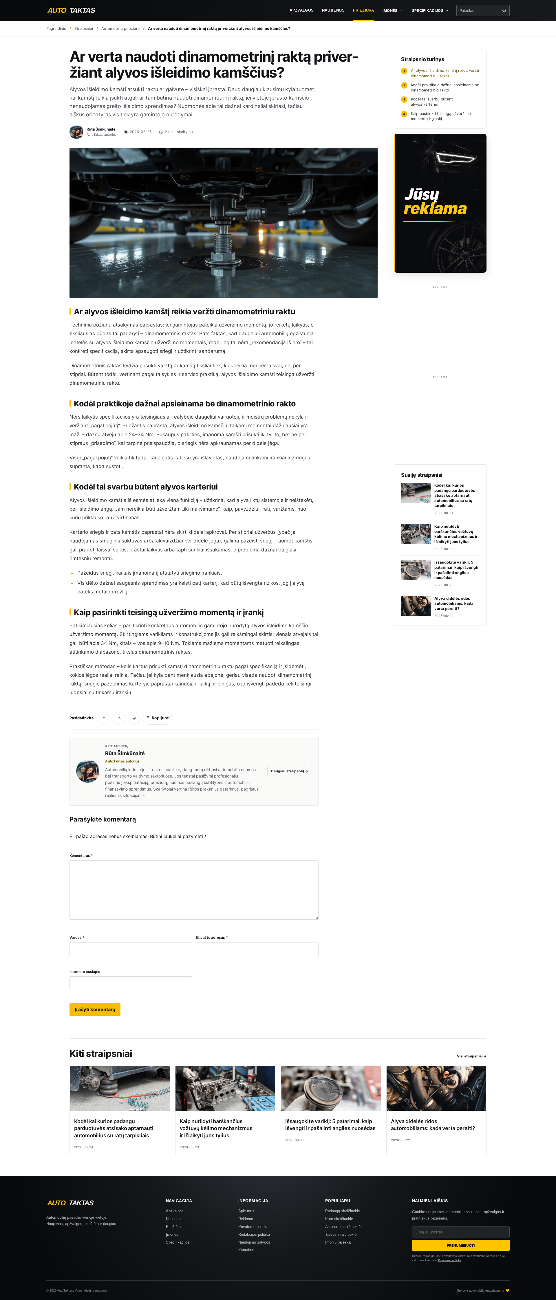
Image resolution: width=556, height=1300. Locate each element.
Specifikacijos (177, 1242)
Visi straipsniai (472, 1056)
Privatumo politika (253, 1226)
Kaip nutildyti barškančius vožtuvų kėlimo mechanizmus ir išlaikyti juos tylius (216, 1128)
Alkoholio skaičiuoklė (343, 1226)
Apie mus (246, 1211)
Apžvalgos (302, 10)
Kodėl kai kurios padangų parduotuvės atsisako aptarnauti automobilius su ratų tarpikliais (113, 1128)
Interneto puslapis (85, 971)
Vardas (77, 937)
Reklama (245, 1219)
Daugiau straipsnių (289, 771)
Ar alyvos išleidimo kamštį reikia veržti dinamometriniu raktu (441, 73)
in (119, 718)
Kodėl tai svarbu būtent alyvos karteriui (428, 102)
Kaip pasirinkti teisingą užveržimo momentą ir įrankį (437, 116)
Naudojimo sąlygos (254, 1242)
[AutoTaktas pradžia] (76, 10)
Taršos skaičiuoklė (340, 1234)
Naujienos (333, 10)
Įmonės (172, 1234)
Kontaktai (246, 1250)
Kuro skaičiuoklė (339, 1219)
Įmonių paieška (338, 1242)
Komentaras (81, 855)
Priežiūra (363, 10)
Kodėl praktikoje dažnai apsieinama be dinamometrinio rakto (441, 87)
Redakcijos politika (254, 1234)
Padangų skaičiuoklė (342, 1211)
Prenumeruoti (461, 1245)
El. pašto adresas (212, 937)
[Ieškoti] (504, 10)
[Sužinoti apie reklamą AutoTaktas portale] (440, 203)
